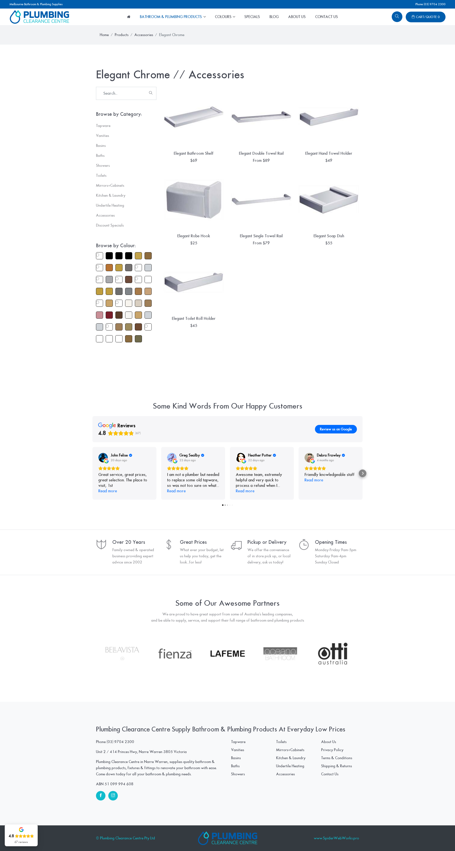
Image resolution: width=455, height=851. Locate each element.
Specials (252, 16)
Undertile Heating (290, 766)
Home (104, 35)
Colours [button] (223, 16)
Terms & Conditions (336, 758)
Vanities (237, 750)
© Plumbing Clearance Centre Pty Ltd (125, 838)
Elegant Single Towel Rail (261, 235)
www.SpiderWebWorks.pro (336, 838)
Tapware (238, 741)
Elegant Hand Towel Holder (328, 153)
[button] (92, 473)
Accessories (143, 35)
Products (121, 35)
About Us (297, 16)
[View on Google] (103, 457)
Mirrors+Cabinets (290, 750)
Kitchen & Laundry (290, 758)
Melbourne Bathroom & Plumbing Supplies (36, 4)
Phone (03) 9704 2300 (430, 4)
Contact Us (326, 16)
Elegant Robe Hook (193, 235)
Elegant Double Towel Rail (261, 153)
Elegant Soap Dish (329, 235)
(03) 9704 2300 (120, 741)
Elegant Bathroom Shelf (194, 153)
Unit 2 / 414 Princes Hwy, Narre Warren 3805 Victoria (141, 751)
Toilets (281, 741)
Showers (238, 774)
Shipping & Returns (336, 766)
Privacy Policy (332, 750)
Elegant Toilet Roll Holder (194, 318)
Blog (274, 16)
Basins (236, 758)
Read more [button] (107, 490)
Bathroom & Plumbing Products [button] (171, 16)
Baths (235, 766)
